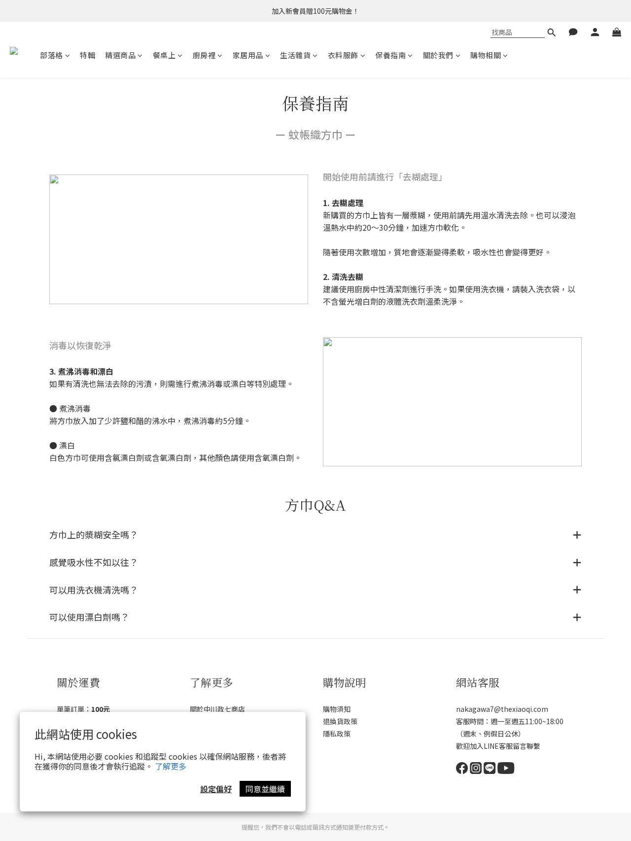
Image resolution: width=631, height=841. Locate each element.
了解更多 (170, 766)
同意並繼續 (265, 789)
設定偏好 (216, 789)
